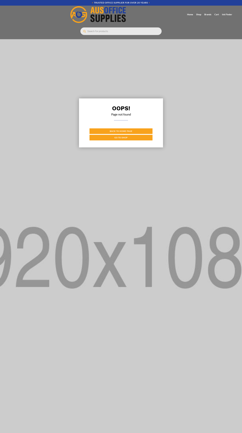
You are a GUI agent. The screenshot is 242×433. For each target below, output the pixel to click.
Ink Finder (227, 14)
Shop (198, 14)
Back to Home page (121, 131)
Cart (216, 14)
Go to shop (121, 137)
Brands (207, 14)
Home (190, 14)
